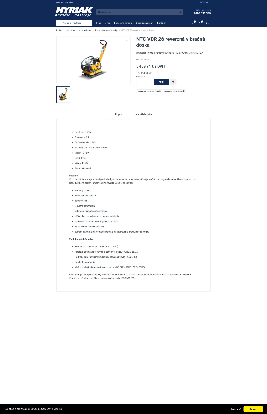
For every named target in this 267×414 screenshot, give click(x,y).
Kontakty (69, 2)
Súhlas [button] (253, 409)
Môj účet (204, 2)
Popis (118, 114)
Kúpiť (161, 81)
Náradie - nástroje (72, 23)
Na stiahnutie (143, 114)
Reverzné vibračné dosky (106, 30)
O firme (59, 2)
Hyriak (59, 30)
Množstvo (141, 76)
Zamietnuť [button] (236, 409)
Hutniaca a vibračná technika (78, 30)
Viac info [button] (58, 409)
